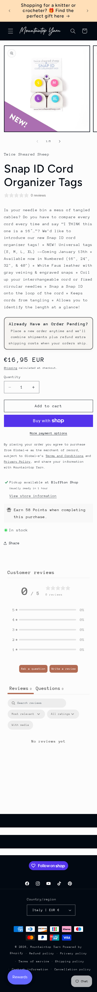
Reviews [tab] (20, 688)
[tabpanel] (48, 746)
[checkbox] (20, 725)
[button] (10, 31)
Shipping (10, 368)
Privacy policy (73, 953)
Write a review (63, 668)
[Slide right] (59, 141)
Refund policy (41, 953)
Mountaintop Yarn (45, 947)
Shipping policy (69, 961)
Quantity (12, 377)
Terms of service (34, 961)
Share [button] (14, 543)
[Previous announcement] (9, 10)
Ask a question (33, 668)
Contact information (30, 969)
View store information (33, 496)
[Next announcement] (87, 10)
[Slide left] (37, 141)
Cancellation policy (72, 969)
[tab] (50, 689)
